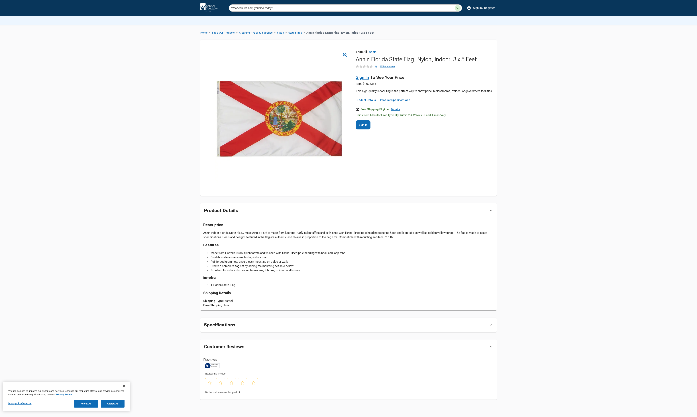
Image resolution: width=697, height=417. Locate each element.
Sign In (362, 77)
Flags (280, 32)
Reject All (86, 403)
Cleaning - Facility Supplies (256, 32)
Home (203, 32)
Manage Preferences (19, 403)
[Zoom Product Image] (345, 55)
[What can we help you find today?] (458, 8)
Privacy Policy (64, 394)
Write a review (387, 66)
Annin (372, 52)
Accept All (113, 403)
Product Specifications (395, 100)
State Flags (295, 32)
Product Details (366, 100)
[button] (481, 8)
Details (395, 109)
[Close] (124, 386)
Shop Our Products (223, 32)
